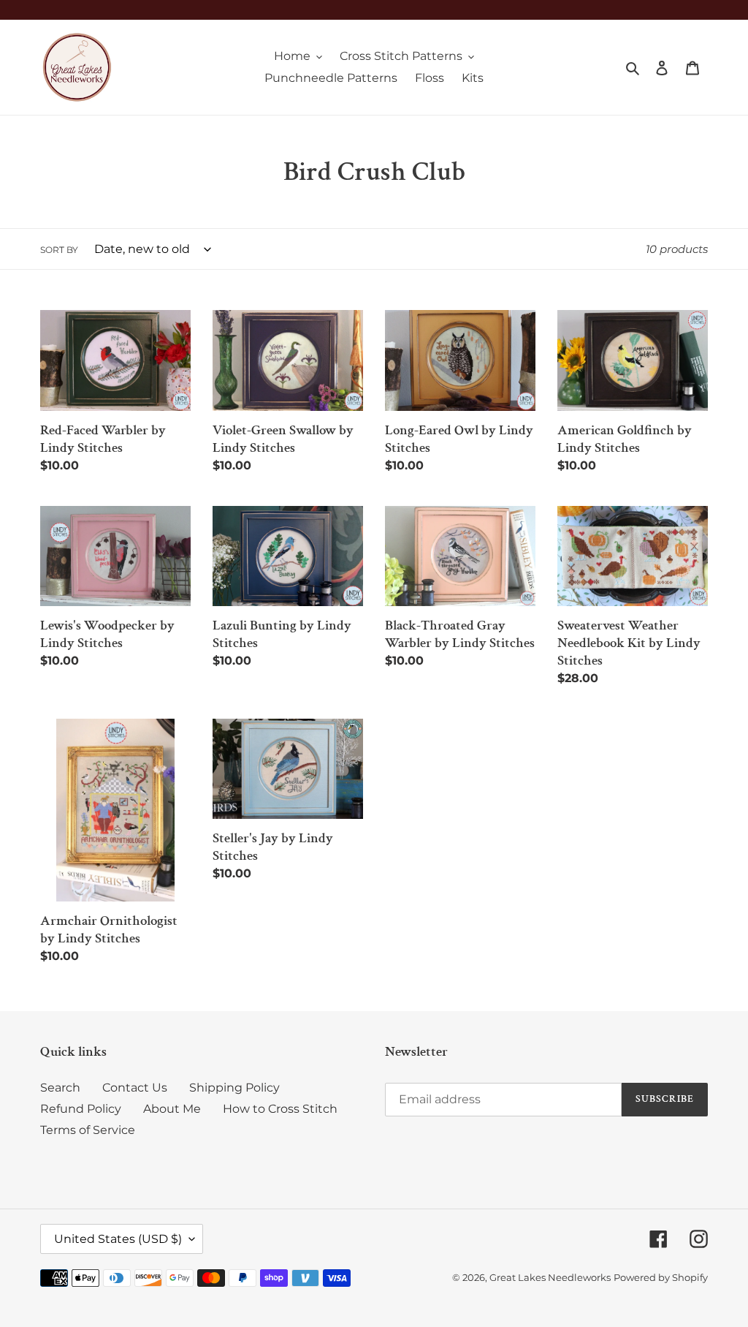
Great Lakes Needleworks (550, 1277)
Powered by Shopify (661, 1277)
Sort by (59, 249)
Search (60, 1088)
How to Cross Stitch (280, 1109)
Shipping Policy (234, 1088)
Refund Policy (80, 1109)
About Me (172, 1109)
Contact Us (134, 1088)
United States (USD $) (118, 1239)
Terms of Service (87, 1130)
